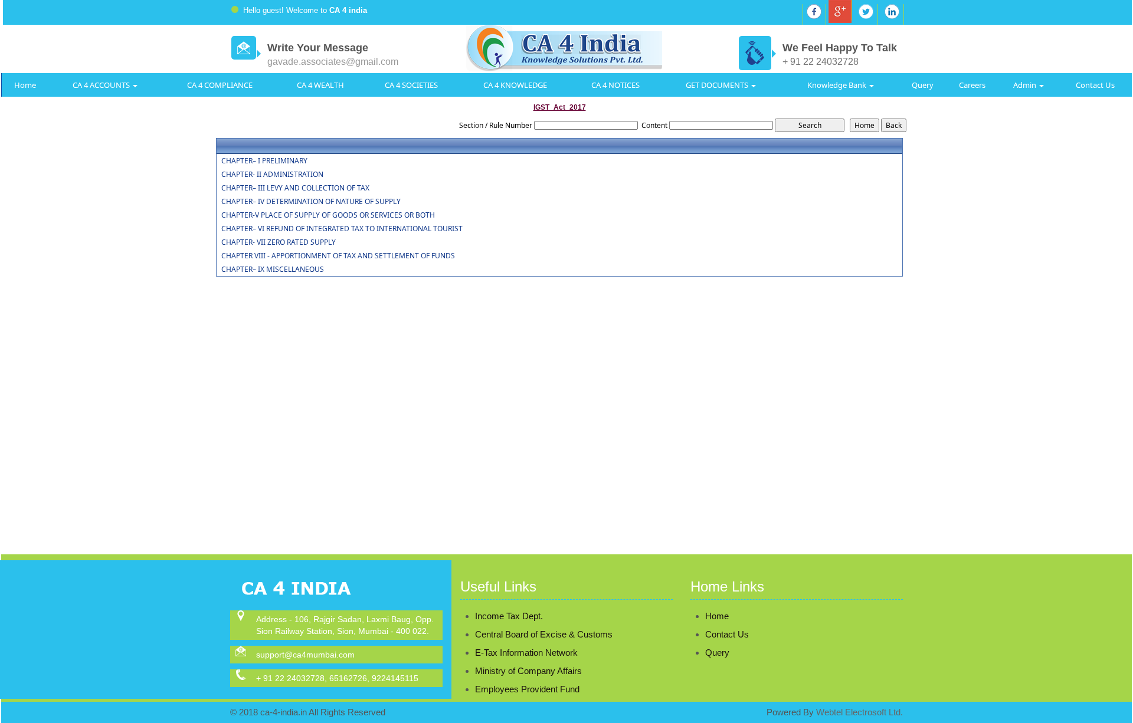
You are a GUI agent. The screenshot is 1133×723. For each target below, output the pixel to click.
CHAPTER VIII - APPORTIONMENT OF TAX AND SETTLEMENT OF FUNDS (338, 256)
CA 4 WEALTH (320, 85)
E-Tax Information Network (526, 653)
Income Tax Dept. (509, 616)
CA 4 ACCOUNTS (102, 85)
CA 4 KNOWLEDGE (515, 85)
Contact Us (1095, 85)
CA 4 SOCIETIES (411, 85)
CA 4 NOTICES (615, 85)
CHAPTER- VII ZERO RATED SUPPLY (278, 242)
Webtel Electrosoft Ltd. (859, 712)
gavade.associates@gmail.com (332, 62)
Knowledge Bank (837, 85)
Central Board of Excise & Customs (544, 634)
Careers (972, 85)
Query (923, 85)
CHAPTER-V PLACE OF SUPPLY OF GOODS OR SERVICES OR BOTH (328, 215)
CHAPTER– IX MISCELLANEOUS (272, 269)
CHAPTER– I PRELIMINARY (264, 161)
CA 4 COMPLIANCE (220, 85)
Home (25, 85)
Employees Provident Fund (527, 689)
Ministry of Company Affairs (528, 671)
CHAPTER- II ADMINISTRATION (272, 174)
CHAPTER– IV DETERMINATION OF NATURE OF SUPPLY (311, 201)
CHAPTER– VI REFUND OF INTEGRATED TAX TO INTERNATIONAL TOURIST (342, 229)
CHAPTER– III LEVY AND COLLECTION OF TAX (295, 188)
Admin (1025, 85)
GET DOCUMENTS (718, 85)
